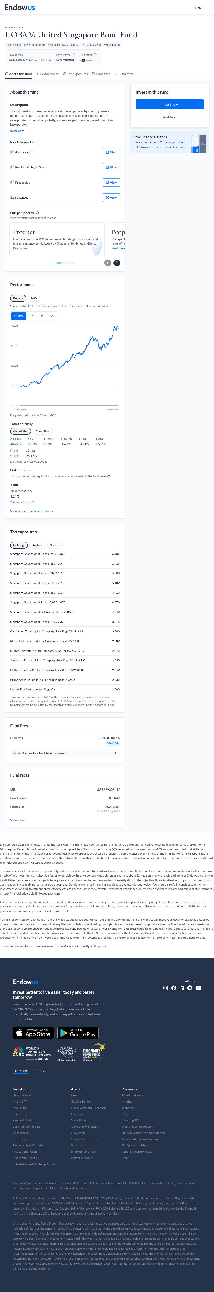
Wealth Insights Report (137, 1126)
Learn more (180, 147)
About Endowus (132, 1095)
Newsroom (78, 1133)
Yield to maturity (21, 490)
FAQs (125, 1114)
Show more (17, 820)
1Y (32, 315)
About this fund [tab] (20, 74)
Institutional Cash (25, 1151)
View (113, 152)
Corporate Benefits (26, 1158)
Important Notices (83, 1151)
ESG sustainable (23, 1120)
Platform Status (81, 1158)
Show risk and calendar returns (30, 511)
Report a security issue (137, 1151)
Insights (127, 1101)
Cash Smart (20, 1133)
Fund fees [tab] (103, 74)
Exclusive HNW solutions (30, 1145)
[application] (65, 368)
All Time (19, 315)
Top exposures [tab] (77, 74)
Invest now (170, 104)
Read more (17, 130)
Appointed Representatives (140, 1139)
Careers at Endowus (84, 1139)
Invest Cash (20, 1114)
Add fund (170, 117)
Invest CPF (20, 1101)
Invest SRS (20, 1107)
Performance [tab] (49, 74)
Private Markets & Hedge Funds (34, 1164)
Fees (74, 1095)
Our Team (77, 1114)
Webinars (128, 1107)
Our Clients (79, 1120)
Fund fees (16, 738)
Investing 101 (131, 1120)
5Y (52, 315)
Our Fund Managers (84, 1126)
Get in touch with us (135, 1145)
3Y (42, 315)
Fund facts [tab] (126, 74)
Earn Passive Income (26, 1126)
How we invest (22, 1095)
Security (76, 1145)
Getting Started (81, 1101)
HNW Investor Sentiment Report (143, 1133)
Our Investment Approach (88, 1107)
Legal (125, 1158)
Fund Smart (20, 1139)
